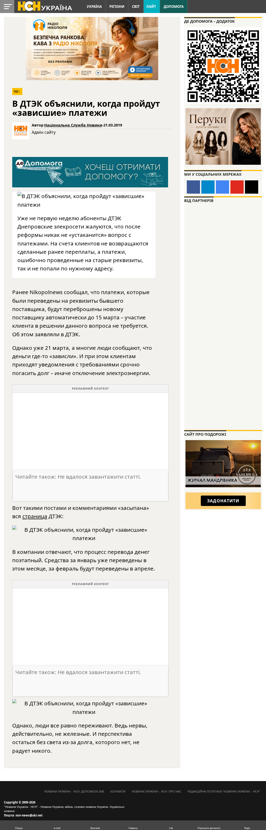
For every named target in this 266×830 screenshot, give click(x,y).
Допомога (174, 6)
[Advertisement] (90, 429)
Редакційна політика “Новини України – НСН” (224, 791)
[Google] (222, 187)
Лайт (151, 6)
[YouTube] (237, 187)
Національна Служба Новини (73, 125)
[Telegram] (208, 187)
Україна (94, 6)
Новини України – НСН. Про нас (156, 791)
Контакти (117, 791)
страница (34, 516)
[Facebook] (193, 187)
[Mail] (251, 187)
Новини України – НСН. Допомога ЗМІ (74, 791)
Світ (136, 6)
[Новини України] (44, 6)
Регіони (116, 6)
